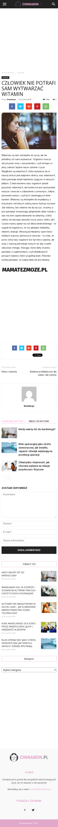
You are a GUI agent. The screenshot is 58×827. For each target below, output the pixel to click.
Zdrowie (5, 77)
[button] (53, 4)
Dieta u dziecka (9, 371)
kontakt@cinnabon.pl (40, 789)
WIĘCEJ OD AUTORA (39, 421)
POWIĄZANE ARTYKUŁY (13, 421)
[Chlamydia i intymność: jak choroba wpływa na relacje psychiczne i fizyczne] (9, 466)
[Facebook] (25, 810)
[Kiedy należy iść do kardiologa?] (9, 432)
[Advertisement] (29, 39)
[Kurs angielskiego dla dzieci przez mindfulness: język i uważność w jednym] (48, 627)
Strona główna (8, 72)
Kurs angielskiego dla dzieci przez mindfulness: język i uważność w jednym (19, 626)
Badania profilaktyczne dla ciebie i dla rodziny (43, 373)
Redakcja (11, 99)
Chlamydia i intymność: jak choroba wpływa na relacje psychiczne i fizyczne (34, 466)
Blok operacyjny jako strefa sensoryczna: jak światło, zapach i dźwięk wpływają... (19, 643)
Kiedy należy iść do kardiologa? (37, 429)
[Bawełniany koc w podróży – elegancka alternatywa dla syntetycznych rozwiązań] (48, 591)
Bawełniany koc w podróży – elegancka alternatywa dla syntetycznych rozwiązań (19, 590)
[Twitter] (33, 810)
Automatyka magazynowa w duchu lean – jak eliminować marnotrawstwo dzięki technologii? (19, 608)
